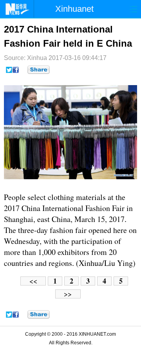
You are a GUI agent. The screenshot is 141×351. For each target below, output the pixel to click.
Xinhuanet (74, 9)
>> (68, 293)
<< (33, 281)
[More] (38, 69)
